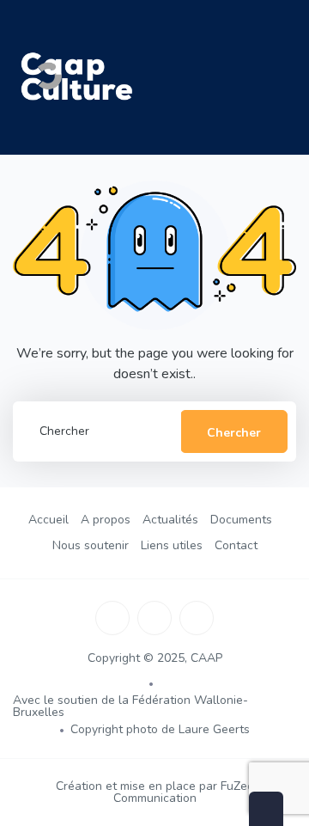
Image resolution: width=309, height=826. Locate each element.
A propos (105, 519)
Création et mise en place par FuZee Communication (155, 792)
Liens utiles (172, 545)
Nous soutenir (90, 545)
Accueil (48, 519)
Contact (236, 545)
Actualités (170, 519)
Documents (241, 519)
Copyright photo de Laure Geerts (160, 729)
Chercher (234, 433)
